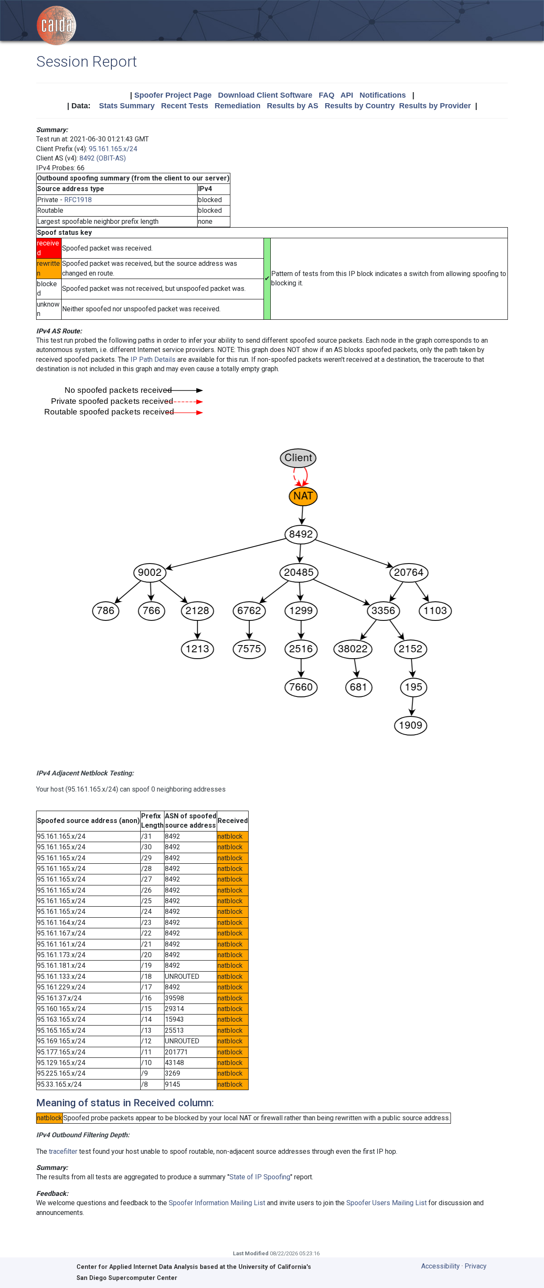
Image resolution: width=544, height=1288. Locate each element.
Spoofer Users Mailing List (386, 1203)
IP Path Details (153, 359)
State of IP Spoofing (260, 1177)
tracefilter (63, 1151)
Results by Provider (435, 105)
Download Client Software (265, 95)
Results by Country (360, 105)
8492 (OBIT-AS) (102, 158)
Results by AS (292, 105)
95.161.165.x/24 (113, 149)
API (346, 95)
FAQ (326, 95)
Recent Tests (184, 105)
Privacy (476, 1266)
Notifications (383, 95)
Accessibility (440, 1266)
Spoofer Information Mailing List (217, 1203)
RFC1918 (78, 200)
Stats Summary (127, 105)
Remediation (238, 105)
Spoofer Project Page (173, 95)
